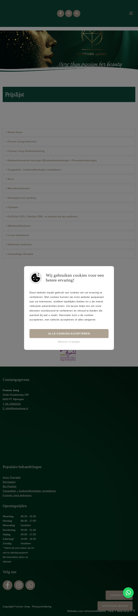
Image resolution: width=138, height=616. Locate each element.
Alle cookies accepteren (69, 333)
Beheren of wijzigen (69, 341)
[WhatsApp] (128, 592)
